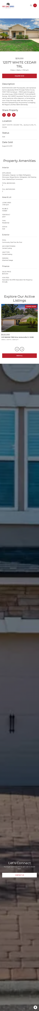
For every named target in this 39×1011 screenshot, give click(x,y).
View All (19, 355)
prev (17, 349)
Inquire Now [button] (19, 76)
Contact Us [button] (19, 875)
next (22, 349)
